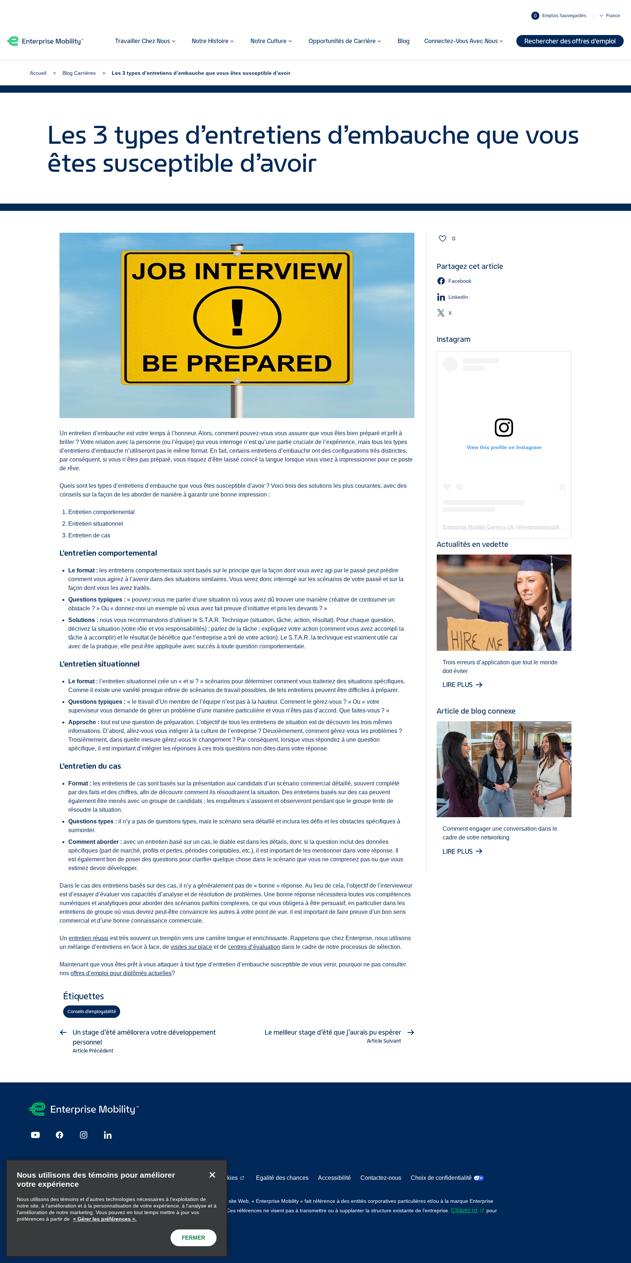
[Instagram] (83, 1135)
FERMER (193, 1238)
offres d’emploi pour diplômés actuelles (121, 973)
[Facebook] (59, 1135)
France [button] (613, 15)
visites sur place (191, 947)
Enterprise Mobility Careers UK (478, 527)
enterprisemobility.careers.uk (556, 527)
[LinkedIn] (108, 1135)
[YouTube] (35, 1135)
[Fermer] (212, 1174)
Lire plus (458, 684)
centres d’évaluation (254, 947)
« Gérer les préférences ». (105, 1219)
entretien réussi (88, 938)
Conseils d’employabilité (92, 1011)
